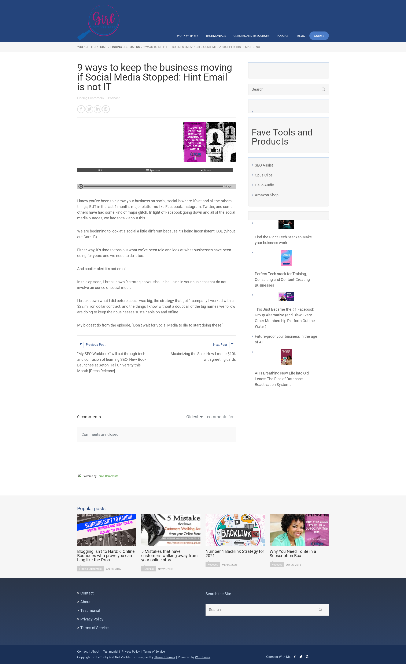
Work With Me (187, 35)
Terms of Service (94, 628)
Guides (319, 35)
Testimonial (90, 610)
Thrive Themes (164, 657)
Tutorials (148, 568)
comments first (221, 416)
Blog (301, 35)
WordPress (202, 657)
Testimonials (216, 35)
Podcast (283, 35)
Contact (87, 593)
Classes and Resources (251, 35)
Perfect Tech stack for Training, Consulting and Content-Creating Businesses (282, 279)
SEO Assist (264, 165)
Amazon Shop (266, 195)
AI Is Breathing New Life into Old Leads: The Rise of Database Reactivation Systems (282, 379)
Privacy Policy (91, 619)
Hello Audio (264, 185)
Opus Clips (264, 175)
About (85, 602)
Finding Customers (91, 98)
